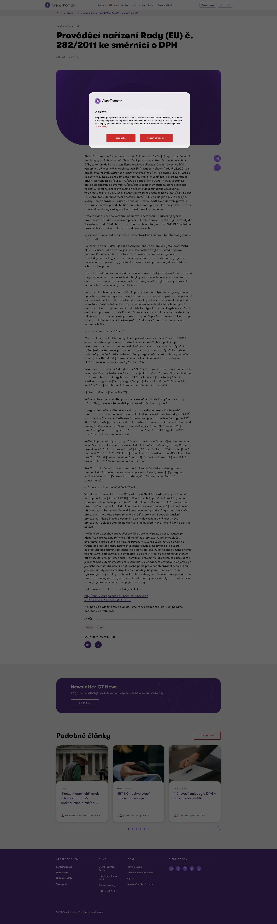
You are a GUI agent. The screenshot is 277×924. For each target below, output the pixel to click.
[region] (139, 120)
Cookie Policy (101, 126)
